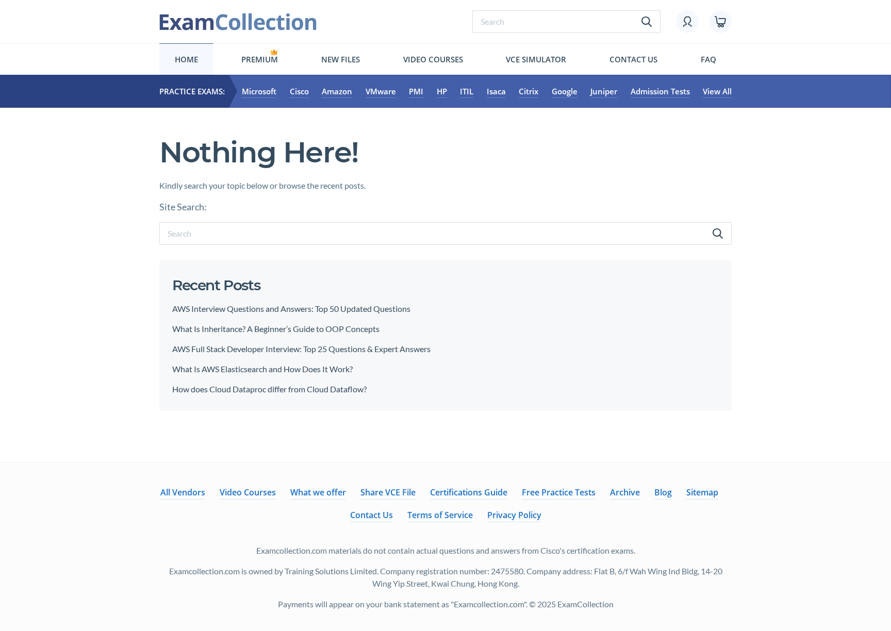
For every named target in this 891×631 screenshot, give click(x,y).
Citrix (528, 91)
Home (186, 59)
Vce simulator (536, 59)
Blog (663, 492)
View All (717, 91)
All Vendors (182, 492)
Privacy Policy (514, 515)
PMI (416, 91)
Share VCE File (388, 492)
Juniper (603, 91)
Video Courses (433, 59)
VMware (381, 91)
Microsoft (259, 91)
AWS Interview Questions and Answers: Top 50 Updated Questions (291, 308)
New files (340, 59)
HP (442, 91)
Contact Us (633, 59)
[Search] (718, 233)
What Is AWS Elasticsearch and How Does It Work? (262, 369)
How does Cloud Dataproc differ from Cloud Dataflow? (269, 389)
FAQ (708, 59)
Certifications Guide (468, 492)
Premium (259, 59)
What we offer (318, 492)
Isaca (496, 91)
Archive (625, 492)
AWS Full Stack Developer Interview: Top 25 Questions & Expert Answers (302, 349)
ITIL (466, 91)
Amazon (337, 91)
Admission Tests (660, 91)
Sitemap (702, 492)
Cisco (299, 91)
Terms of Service (440, 515)
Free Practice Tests (559, 492)
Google (565, 91)
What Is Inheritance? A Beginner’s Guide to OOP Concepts (276, 329)
